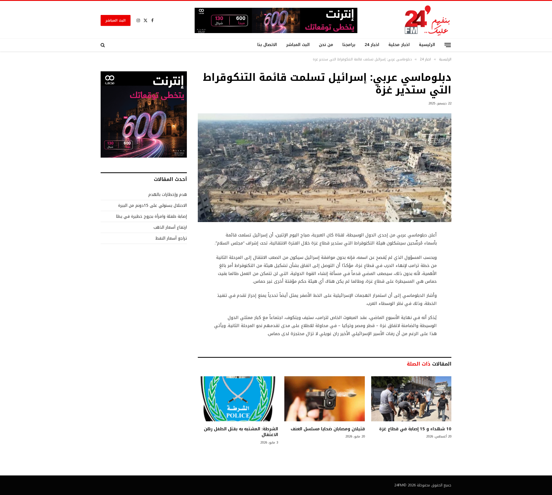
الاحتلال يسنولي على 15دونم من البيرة (152, 205)
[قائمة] (447, 44)
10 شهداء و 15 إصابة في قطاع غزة (415, 429)
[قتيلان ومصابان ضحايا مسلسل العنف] (324, 398)
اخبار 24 (372, 45)
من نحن (326, 45)
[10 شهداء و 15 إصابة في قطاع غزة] (411, 398)
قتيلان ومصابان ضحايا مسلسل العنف (328, 429)
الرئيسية (427, 45)
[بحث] (103, 45)
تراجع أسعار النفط (171, 238)
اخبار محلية (399, 45)
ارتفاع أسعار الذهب (170, 227)
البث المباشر (116, 20)
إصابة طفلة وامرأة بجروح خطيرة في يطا (151, 216)
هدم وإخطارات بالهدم (167, 194)
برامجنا (348, 45)
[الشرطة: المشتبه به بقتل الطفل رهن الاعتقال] (238, 398)
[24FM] (427, 20)
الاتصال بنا (267, 45)
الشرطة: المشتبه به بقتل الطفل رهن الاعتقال (241, 432)
